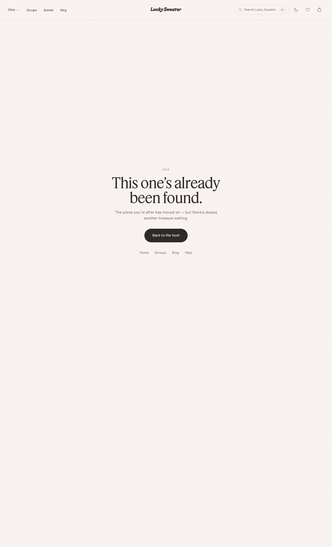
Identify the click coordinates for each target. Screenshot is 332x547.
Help (188, 252)
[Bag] (319, 10)
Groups (31, 10)
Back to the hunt (166, 235)
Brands (48, 10)
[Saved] (308, 10)
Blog (63, 10)
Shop (11, 10)
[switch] (296, 10)
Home (144, 252)
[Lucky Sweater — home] (166, 9)
